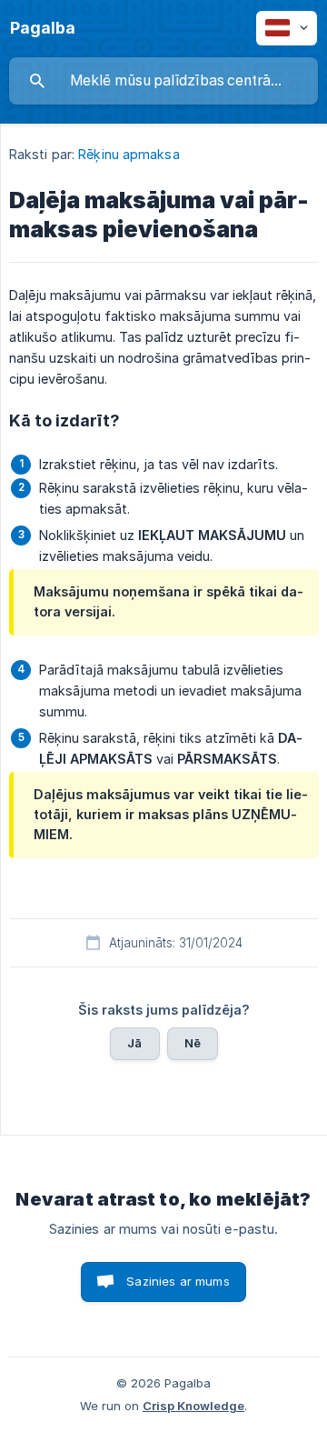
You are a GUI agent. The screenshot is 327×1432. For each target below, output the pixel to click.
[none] (42, 28)
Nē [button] (192, 1043)
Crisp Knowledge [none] (193, 1405)
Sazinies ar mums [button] (177, 1281)
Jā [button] (134, 1043)
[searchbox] (163, 81)
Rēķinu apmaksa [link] (128, 154)
